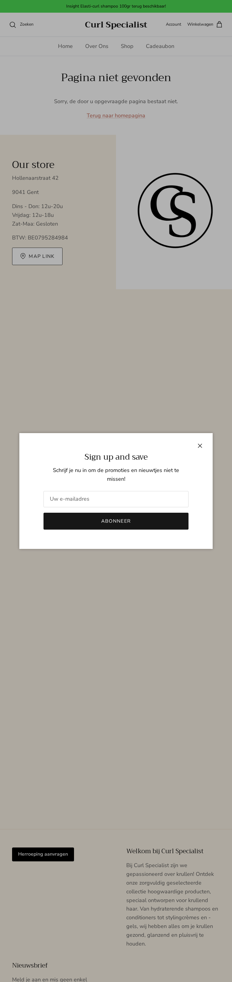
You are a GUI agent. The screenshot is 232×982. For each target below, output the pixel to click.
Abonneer (116, 521)
